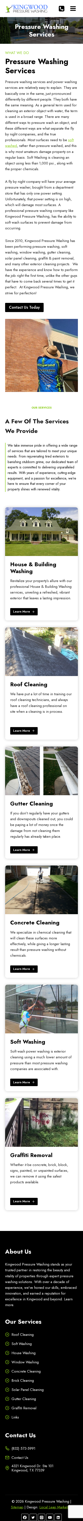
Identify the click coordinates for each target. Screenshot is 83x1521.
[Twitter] (33, 1517)
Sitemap (17, 1507)
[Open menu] (73, 8)
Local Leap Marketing (55, 1507)
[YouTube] (49, 1517)
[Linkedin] (58, 1517)
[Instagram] (41, 1517)
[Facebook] (25, 1517)
